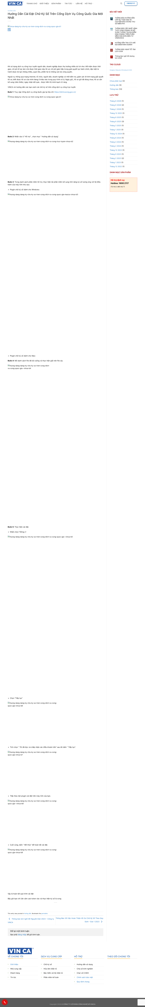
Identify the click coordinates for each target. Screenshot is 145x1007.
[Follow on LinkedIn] (124, 988)
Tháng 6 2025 (115, 121)
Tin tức (68, 3)
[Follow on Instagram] (113, 988)
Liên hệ (79, 3)
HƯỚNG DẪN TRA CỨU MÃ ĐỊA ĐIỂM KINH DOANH (125, 44)
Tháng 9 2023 (115, 154)
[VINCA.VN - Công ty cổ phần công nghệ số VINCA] (15, 3)
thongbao (112, 70)
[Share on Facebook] (48, 906)
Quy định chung (83, 982)
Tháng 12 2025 (116, 113)
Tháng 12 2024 (116, 134)
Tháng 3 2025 (115, 125)
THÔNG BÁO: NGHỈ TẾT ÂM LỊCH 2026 (125, 50)
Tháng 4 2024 (115, 142)
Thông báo (114, 89)
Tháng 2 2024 (115, 146)
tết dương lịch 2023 (126, 70)
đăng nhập (22, 934)
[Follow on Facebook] (109, 988)
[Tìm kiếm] (121, 3)
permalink (44, 913)
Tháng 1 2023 (115, 162)
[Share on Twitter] (51, 906)
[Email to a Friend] (55, 906)
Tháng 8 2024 (115, 138)
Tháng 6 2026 (115, 105)
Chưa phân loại (116, 81)
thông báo (118, 70)
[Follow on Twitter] (117, 988)
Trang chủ (32, 3)
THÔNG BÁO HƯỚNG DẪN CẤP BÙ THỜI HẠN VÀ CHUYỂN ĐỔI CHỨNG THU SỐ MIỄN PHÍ (125, 21)
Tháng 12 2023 (116, 150)
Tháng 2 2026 (115, 109)
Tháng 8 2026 (115, 101)
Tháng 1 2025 (115, 130)
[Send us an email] (120, 988)
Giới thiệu (44, 3)
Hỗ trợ (88, 3)
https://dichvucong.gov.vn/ (65, 92)
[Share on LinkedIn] (63, 906)
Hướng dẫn (12, 10)
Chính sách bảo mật (85, 977)
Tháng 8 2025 (115, 117)
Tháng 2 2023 (115, 158)
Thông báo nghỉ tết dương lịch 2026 (124, 57)
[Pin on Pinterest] (59, 906)
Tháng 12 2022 (116, 166)
